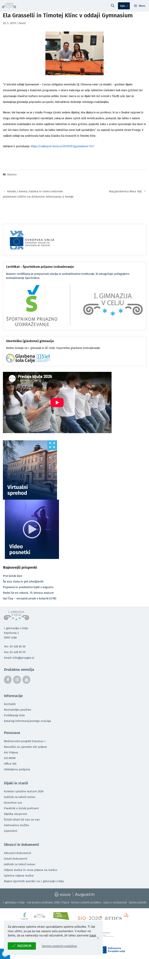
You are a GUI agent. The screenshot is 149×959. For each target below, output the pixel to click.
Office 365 (10, 763)
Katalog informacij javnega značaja (27, 721)
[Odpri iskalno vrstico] (113, 6)
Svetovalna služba (16, 825)
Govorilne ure (13, 802)
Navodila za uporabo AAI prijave (25, 747)
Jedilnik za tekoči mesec (20, 797)
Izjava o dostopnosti (115, 902)
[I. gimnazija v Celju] (9, 6)
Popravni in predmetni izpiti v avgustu (28, 587)
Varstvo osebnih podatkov (86, 902)
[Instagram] (17, 680)
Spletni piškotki (137, 902)
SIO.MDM (10, 758)
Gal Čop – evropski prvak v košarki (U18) (29, 598)
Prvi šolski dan (12, 576)
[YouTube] (26, 680)
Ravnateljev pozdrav (17, 709)
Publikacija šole (14, 715)
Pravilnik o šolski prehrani (21, 808)
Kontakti (10, 704)
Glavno (12, 174)
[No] (98, 938)
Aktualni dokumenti (17, 853)
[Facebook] (8, 680)
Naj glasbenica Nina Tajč (125, 191)
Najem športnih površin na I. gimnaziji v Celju (34, 881)
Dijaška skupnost (15, 814)
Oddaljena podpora (17, 769)
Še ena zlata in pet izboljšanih (23, 581)
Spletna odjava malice (19, 875)
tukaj (92, 935)
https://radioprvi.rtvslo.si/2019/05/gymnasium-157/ (62, 146)
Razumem (24, 946)
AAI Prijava (11, 752)
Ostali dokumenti (15, 858)
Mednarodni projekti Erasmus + (25, 741)
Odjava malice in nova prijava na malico (30, 870)
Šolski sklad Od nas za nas (22, 819)
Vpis (122, 6)
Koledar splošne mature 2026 (23, 791)
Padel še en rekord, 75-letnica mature (28, 593)
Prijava (65, 902)
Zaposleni (10, 831)
